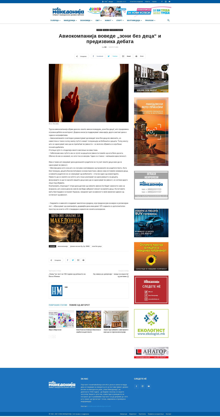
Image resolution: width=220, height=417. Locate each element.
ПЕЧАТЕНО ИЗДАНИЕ (136, 1)
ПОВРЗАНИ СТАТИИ (58, 305)
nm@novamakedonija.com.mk (99, 406)
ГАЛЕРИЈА (54, 20)
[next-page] (53, 336)
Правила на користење (156, 414)
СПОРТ (119, 20)
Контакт (168, 414)
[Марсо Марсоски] (61, 319)
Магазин (105, 30)
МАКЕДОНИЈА (69, 20)
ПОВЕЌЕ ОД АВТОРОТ (79, 305)
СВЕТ (98, 20)
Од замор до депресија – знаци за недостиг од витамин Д (111, 275)
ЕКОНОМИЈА (85, 20)
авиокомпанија (63, 246)
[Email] (78, 260)
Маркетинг (133, 414)
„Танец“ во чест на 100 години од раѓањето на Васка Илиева (67, 275)
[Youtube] (169, 1)
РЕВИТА (147, 1)
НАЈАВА (154, 1)
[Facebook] (162, 1)
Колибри (52, 327)
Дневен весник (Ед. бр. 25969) (79, 246)
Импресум (123, 414)
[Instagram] (165, 1)
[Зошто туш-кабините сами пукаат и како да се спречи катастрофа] (116, 319)
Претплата (142, 414)
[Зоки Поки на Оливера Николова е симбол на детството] (88, 319)
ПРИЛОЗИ (149, 20)
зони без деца (97, 246)
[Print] (83, 260)
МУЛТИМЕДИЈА (133, 20)
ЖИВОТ (108, 20)
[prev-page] (50, 336)
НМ (105, 47)
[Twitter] (72, 260)
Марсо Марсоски (55, 330)
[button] (168, 21)
